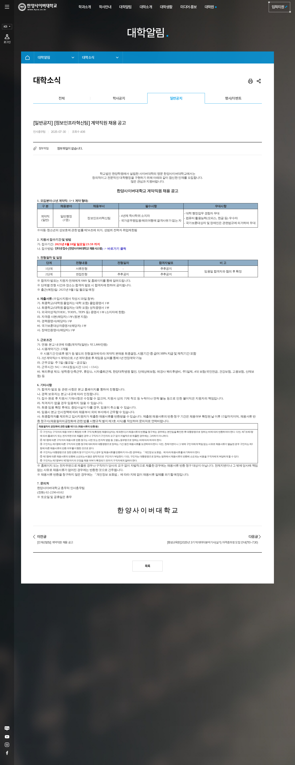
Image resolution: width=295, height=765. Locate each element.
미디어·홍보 (188, 7)
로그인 (7, 42)
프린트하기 (250, 81)
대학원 (209, 7)
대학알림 (125, 7)
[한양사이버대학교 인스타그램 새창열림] (7, 745)
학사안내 (105, 7)
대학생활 (166, 7)
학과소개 (84, 7)
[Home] (27, 57)
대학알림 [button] (44, 57)
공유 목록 (259, 81)
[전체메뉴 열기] (7, 7)
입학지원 (278, 7)
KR (5, 26)
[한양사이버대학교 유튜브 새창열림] (7, 737)
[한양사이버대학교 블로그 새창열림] (7, 728)
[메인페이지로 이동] (37, 7)
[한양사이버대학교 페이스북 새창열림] (7, 753)
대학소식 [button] (88, 57)
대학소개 (146, 7)
